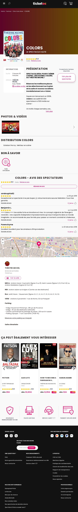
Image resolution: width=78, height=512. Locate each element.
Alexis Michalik (9, 498)
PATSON (5, 378)
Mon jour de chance (11, 495)
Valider (31, 448)
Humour (8, 11)
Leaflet (58, 256)
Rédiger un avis (36, 61)
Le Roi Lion (8, 491)
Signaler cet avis (6, 203)
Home (3, 11)
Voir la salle (14, 278)
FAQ (6, 457)
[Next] (74, 368)
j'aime (70, 203)
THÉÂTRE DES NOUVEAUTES (48, 384)
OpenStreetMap (66, 256)
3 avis (28, 61)
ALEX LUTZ (25, 378)
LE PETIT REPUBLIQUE (8, 384)
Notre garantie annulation (13, 460)
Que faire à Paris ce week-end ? (15, 507)
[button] (4, 3)
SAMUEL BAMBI (65, 378)
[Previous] (4, 368)
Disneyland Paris (10, 488)
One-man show (18, 11)
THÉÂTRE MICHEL (15, 81)
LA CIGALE (62, 384)
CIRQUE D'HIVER (25, 384)
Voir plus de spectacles (66, 77)
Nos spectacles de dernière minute (16, 504)
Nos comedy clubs (11, 501)
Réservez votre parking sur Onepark (18, 318)
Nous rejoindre (57, 479)
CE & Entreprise (66, 495)
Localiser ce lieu (17, 86)
